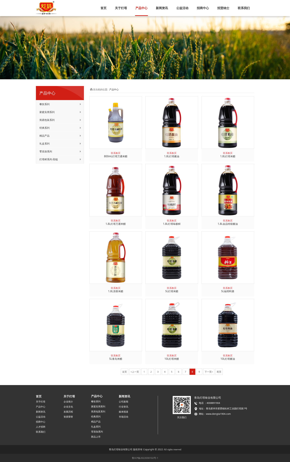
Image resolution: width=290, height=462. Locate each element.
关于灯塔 (121, 8)
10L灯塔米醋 (171, 359)
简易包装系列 (47, 120)
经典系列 (44, 127)
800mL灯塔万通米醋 (115, 156)
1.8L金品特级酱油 (228, 224)
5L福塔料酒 (227, 291)
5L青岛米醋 (115, 359)
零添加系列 (45, 151)
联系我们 (244, 8)
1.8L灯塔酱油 (171, 156)
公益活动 (182, 8)
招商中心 (203, 8)
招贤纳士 (223, 8)
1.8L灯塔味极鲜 (172, 224)
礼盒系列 (44, 143)
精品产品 (44, 135)
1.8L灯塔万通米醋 (116, 224)
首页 (104, 8)
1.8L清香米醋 (115, 291)
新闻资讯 (162, 8)
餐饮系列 (44, 104)
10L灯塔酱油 (228, 359)
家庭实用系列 (47, 112)
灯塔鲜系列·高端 (48, 159)
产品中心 (141, 8)
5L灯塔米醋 (171, 291)
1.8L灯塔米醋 (227, 156)
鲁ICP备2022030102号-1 (145, 457)
